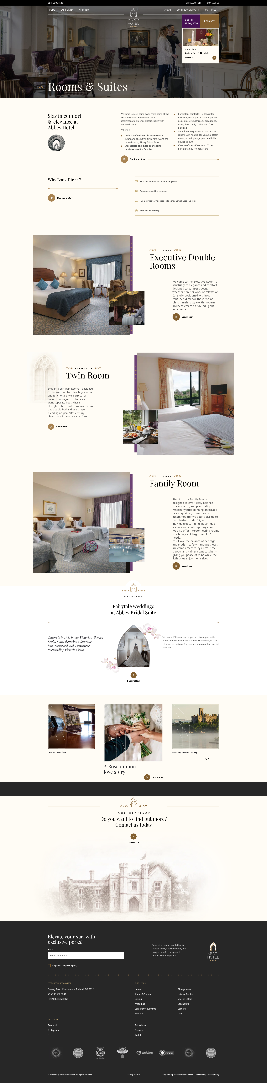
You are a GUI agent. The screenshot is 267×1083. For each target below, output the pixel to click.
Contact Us (213, 3)
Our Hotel (210, 9)
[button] (200, 21)
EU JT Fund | (167, 1074)
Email (50, 950)
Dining (138, 998)
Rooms (51, 9)
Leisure (167, 10)
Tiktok (138, 1035)
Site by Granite (134, 1074)
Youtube (139, 1030)
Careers (182, 1008)
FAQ (180, 1013)
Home (138, 989)
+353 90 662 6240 (57, 994)
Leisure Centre (185, 994)
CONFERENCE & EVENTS (188, 9)
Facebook (53, 1025)
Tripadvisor (141, 1025)
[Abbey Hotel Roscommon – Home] (213, 962)
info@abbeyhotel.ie (58, 998)
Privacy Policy (213, 1074)
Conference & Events (145, 1008)
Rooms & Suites (143, 994)
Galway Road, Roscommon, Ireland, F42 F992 (71, 989)
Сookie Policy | (201, 1074)
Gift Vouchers (55, 3)
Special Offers (194, 3)
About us (139, 1013)
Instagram (53, 1030)
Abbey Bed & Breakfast (198, 53)
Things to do (184, 989)
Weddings (84, 10)
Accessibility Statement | (184, 1074)
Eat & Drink (67, 9)
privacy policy (71, 965)
